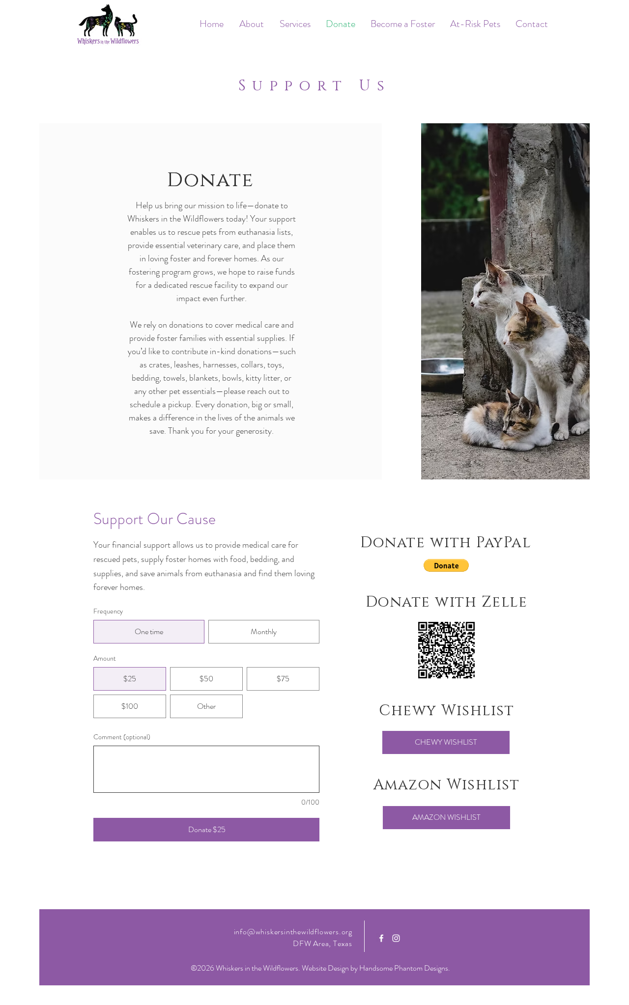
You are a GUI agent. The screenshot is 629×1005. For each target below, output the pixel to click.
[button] (446, 565)
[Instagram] (396, 938)
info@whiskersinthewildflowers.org (293, 931)
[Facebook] (381, 938)
